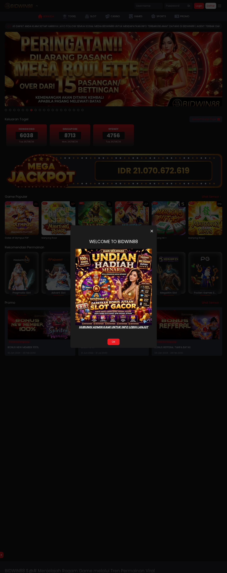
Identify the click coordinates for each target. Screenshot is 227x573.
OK (113, 342)
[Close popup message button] (152, 231)
